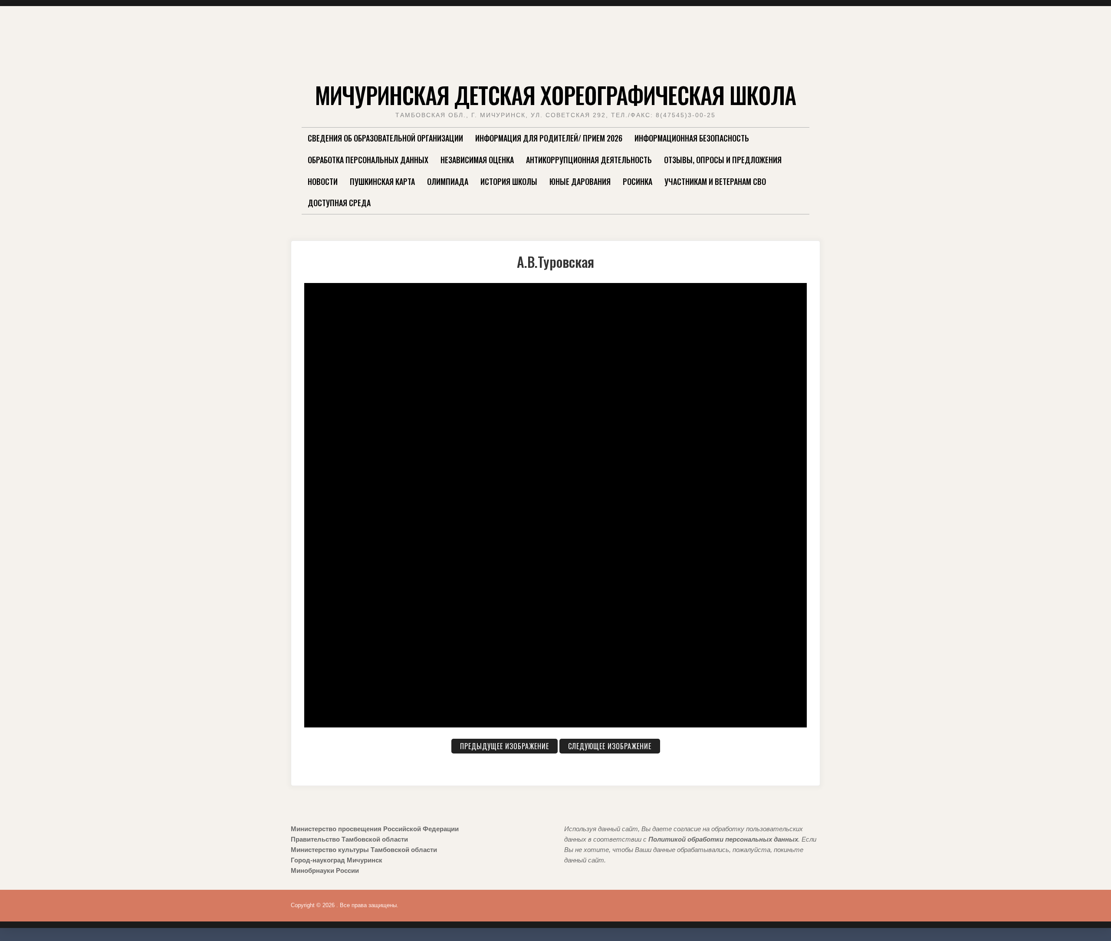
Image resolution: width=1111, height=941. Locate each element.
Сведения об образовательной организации (385, 138)
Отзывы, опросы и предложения (723, 159)
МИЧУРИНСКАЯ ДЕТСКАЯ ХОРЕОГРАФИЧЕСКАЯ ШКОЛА (555, 95)
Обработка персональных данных (368, 159)
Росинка (637, 181)
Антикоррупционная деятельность (589, 159)
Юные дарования (580, 181)
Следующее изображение (609, 746)
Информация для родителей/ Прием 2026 (548, 138)
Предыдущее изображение (504, 746)
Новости (323, 181)
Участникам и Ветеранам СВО (715, 181)
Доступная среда (339, 202)
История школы (508, 181)
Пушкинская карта (382, 181)
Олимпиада (447, 181)
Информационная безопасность (691, 138)
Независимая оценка (477, 159)
